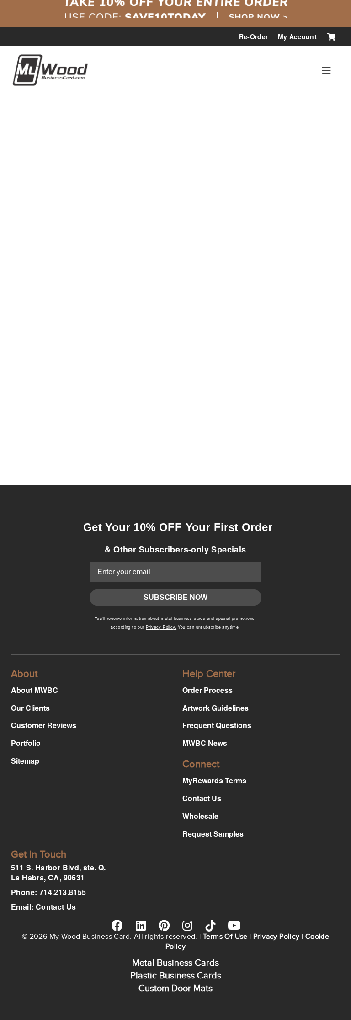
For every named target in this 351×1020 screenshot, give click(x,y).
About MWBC (34, 690)
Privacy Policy (276, 936)
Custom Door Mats (175, 988)
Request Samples (213, 833)
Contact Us (201, 798)
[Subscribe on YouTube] (234, 925)
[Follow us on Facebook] (117, 925)
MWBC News (204, 743)
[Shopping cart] (331, 36)
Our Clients (30, 708)
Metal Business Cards (175, 963)
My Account (297, 36)
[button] (326, 70)
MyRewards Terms (214, 780)
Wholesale (200, 816)
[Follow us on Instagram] (187, 925)
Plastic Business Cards (175, 975)
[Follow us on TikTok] (210, 926)
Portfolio (26, 743)
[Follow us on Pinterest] (164, 925)
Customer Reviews (43, 725)
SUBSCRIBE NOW (175, 597)
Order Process (207, 690)
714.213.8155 (62, 892)
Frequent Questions (216, 725)
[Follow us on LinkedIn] (141, 925)
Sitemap (25, 760)
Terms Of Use (225, 936)
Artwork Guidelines (215, 708)
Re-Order (253, 36)
